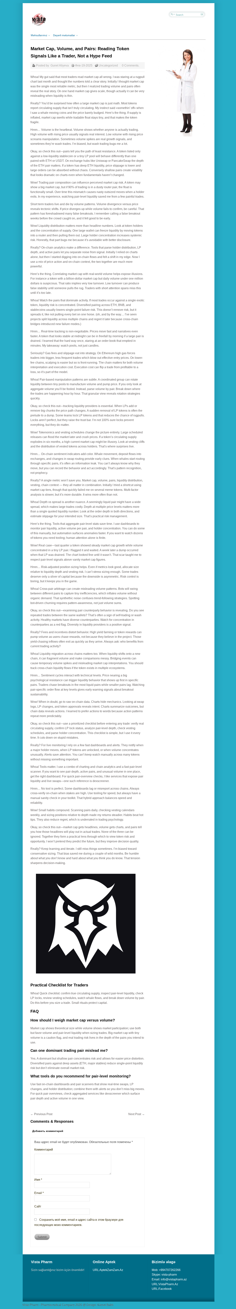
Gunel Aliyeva (60, 65)
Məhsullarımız (39, 35)
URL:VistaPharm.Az (165, 1284)
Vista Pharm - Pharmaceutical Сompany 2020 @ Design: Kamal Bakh (67, 1304)
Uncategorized (108, 65)
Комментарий (43, 1149)
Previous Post (41, 1114)
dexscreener (101, 781)
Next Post (136, 1114)
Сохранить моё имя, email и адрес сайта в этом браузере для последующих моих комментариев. (78, 1222)
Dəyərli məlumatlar (64, 35)
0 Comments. (130, 65)
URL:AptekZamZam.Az (108, 1270)
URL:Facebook (162, 1288)
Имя (38, 1179)
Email (39, 1193)
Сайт (37, 1206)
